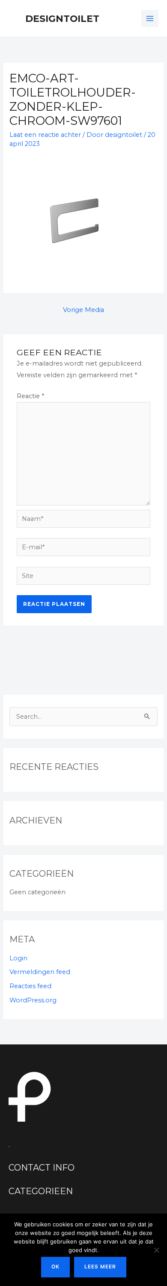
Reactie (30, 396)
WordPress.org (33, 1000)
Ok (55, 1267)
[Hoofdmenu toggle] (149, 18)
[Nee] (156, 1250)
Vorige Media (83, 310)
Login (18, 958)
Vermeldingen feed (39, 972)
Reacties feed (30, 986)
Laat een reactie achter (45, 135)
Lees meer (100, 1267)
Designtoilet (62, 18)
